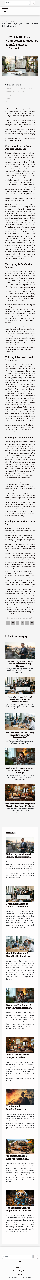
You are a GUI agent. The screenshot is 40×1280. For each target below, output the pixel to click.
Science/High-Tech (20, 1271)
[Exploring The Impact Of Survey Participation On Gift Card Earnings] (20, 756)
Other (20, 1274)
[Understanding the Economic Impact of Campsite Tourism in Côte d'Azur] (20, 1146)
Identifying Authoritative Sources (15, 91)
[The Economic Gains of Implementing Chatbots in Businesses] (20, 1198)
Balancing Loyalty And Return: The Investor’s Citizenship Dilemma (20, 663)
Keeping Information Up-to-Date (15, 101)
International (20, 1268)
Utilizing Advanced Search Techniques (17, 95)
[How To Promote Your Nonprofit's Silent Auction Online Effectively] (20, 792)
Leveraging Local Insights (13, 98)
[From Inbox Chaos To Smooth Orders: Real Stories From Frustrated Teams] (20, 685)
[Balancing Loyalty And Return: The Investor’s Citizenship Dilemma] (20, 650)
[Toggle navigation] (5, 10)
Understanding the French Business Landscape (19, 88)
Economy (11, 21)
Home (3, 21)
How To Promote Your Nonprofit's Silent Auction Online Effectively (20, 804)
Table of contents (14, 85)
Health (20, 1264)
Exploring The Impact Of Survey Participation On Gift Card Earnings (20, 770)
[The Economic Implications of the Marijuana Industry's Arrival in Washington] (20, 1097)
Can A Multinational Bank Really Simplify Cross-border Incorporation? (20, 734)
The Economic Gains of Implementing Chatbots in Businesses (18, 1210)
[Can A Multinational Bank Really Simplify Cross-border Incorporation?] (20, 721)
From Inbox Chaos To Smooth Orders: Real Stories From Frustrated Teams (20, 699)
